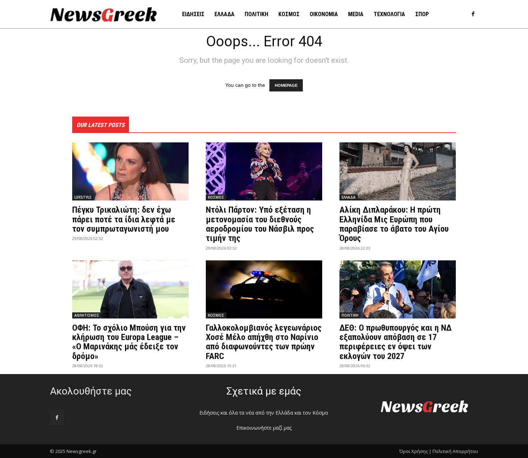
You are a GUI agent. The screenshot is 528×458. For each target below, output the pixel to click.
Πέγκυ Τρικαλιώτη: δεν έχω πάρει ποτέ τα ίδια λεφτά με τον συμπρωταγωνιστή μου (123, 219)
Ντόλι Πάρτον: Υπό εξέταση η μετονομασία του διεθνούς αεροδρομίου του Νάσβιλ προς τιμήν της (260, 224)
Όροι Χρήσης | (415, 451)
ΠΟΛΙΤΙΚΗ (350, 315)
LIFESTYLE (82, 197)
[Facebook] (473, 14)
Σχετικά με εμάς (263, 391)
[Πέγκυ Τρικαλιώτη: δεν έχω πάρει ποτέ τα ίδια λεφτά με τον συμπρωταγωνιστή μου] (130, 171)
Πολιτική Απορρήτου (455, 451)
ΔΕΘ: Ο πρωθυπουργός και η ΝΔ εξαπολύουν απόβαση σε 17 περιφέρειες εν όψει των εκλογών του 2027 (395, 342)
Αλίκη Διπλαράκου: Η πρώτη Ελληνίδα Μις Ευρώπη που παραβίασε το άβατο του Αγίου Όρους (394, 224)
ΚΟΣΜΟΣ (216, 197)
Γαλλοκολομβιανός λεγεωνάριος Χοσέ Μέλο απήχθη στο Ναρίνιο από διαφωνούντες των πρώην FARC (263, 342)
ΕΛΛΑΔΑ (349, 197)
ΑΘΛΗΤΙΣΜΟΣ (86, 315)
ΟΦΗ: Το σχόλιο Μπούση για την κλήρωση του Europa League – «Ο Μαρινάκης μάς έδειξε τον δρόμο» (129, 342)
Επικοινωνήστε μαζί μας (264, 427)
